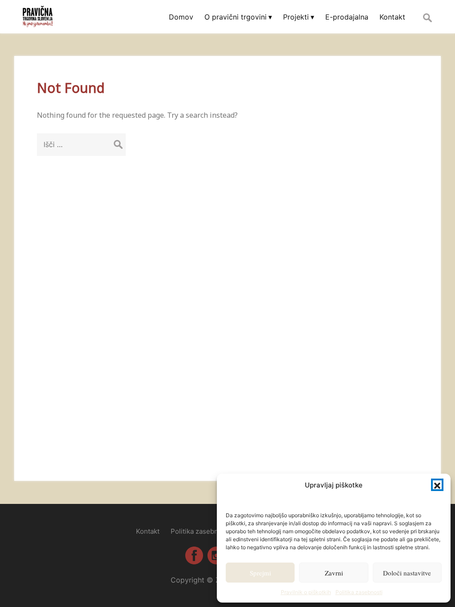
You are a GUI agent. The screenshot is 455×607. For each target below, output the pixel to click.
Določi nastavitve (407, 572)
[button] (437, 484)
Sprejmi (260, 572)
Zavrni (334, 572)
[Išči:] (81, 144)
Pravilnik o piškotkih (306, 592)
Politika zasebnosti (359, 592)
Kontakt (148, 531)
